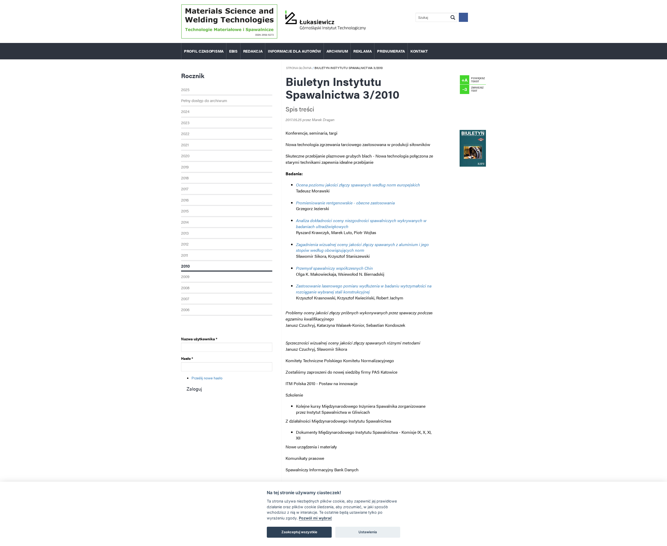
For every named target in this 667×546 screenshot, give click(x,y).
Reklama (362, 51)
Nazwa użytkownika (199, 338)
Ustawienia (368, 532)
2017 (184, 188)
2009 (185, 276)
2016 (185, 200)
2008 (185, 287)
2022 (185, 133)
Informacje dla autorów (294, 51)
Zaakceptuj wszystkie (299, 532)
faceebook (463, 17)
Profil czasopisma (204, 51)
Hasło (187, 358)
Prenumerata (391, 51)
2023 (185, 122)
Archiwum (337, 51)
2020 (185, 155)
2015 (185, 211)
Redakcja (253, 51)
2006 (185, 309)
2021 (185, 144)
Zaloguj (194, 388)
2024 (185, 111)
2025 (185, 89)
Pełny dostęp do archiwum (204, 100)
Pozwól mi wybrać (315, 518)
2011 (184, 255)
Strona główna (299, 67)
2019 (185, 167)
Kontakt (419, 51)
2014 (185, 222)
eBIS (233, 51)
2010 (185, 266)
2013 (185, 233)
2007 (185, 298)
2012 (185, 244)
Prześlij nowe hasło (207, 377)
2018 (185, 177)
